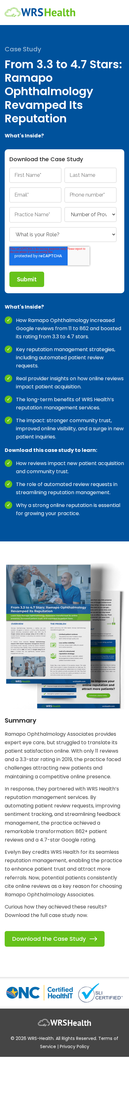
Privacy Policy (74, 1046)
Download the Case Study (49, 939)
